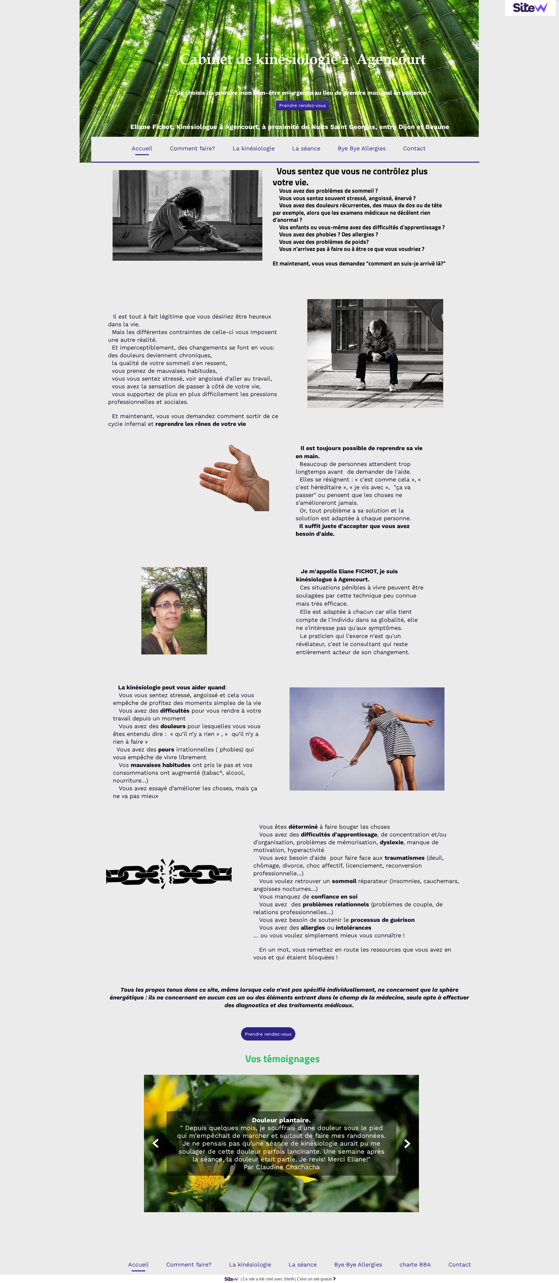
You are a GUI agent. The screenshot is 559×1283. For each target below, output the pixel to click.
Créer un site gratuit (316, 1279)
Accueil (142, 148)
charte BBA (415, 1264)
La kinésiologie (254, 148)
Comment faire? (192, 148)
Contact (414, 148)
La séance (306, 148)
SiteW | (268, 1279)
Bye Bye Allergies (362, 148)
